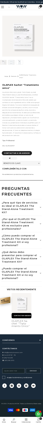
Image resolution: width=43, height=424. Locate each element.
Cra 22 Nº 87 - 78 (10, 355)
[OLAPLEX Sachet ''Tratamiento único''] (21, 303)
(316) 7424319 (8, 358)
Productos (14, 76)
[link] (13, 420)
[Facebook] (4, 385)
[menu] (2, 7)
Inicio (6, 76)
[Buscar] (9, 7)
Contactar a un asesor (18, 153)
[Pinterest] (19, 385)
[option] (21, 311)
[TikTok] (26, 385)
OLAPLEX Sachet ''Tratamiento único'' (21, 323)
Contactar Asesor (22, 315)
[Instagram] (12, 385)
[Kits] (5, 300)
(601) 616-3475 (9, 360)
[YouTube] (33, 385)
